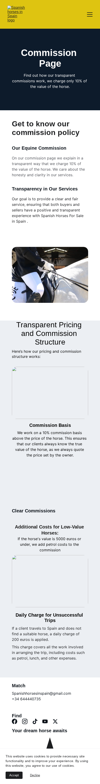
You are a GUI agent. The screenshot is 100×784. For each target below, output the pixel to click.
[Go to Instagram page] (24, 721)
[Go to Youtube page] (45, 721)
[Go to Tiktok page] (35, 721)
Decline (35, 775)
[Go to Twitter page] (55, 721)
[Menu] (90, 14)
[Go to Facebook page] (14, 721)
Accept (14, 775)
